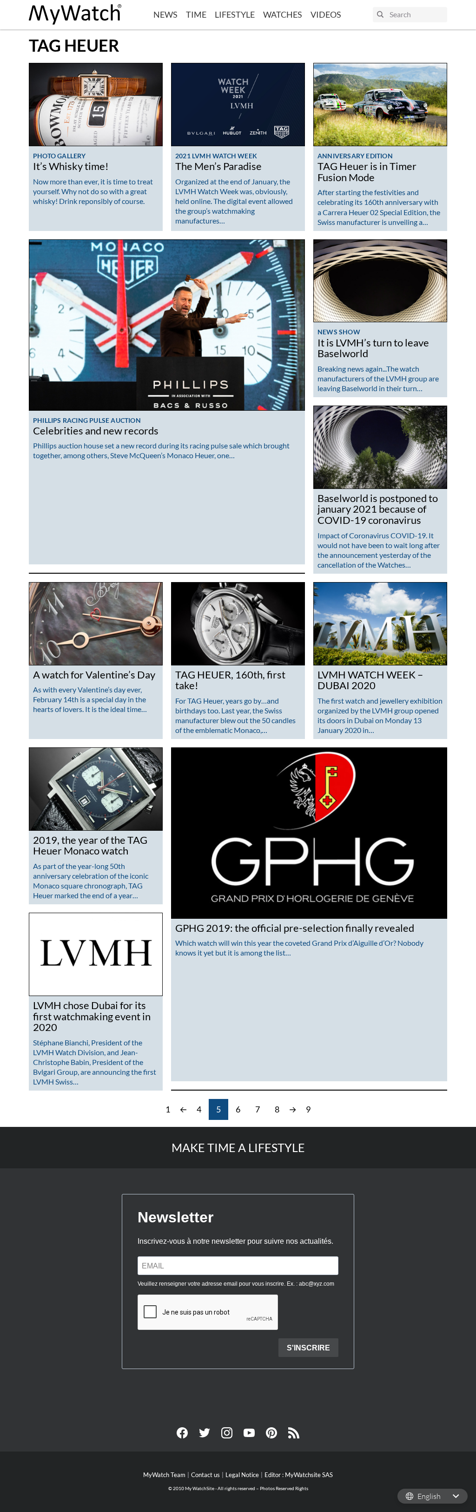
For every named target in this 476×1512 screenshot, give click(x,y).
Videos (326, 14)
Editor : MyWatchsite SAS (298, 1474)
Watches (282, 14)
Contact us (205, 1474)
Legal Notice (242, 1474)
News (165, 14)
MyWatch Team (164, 1474)
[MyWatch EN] (75, 14)
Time (196, 14)
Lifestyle (235, 14)
